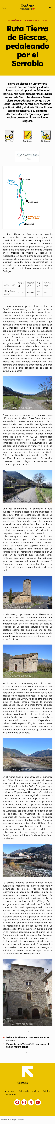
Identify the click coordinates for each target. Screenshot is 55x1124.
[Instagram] (24, 1102)
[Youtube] (38, 1102)
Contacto (22, 1082)
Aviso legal (10, 1091)
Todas (43, 20)
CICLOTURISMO (31, 20)
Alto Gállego (15, 20)
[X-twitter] (31, 1102)
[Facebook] (17, 1102)
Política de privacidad (29, 1091)
